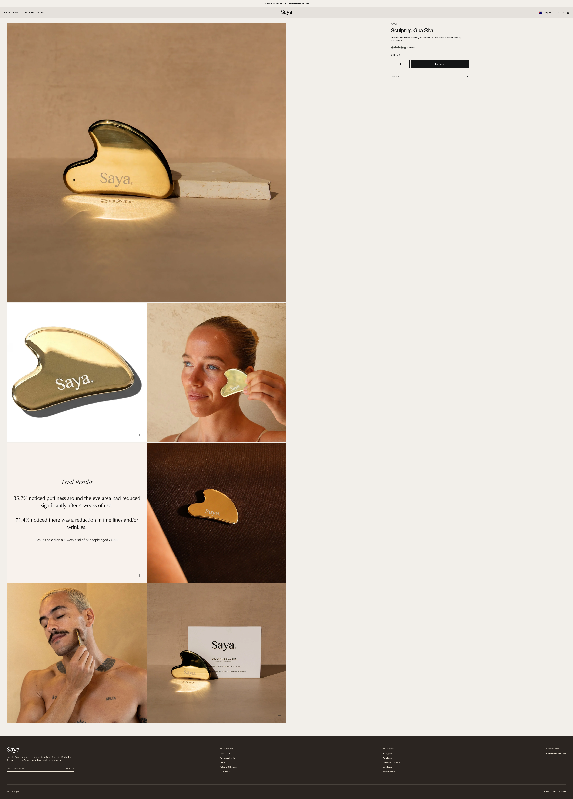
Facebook (387, 758)
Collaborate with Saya (556, 753)
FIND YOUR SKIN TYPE (34, 12)
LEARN (16, 12)
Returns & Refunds (228, 767)
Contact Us (225, 753)
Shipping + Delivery (391, 762)
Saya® (394, 24)
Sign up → (68, 768)
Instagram (387, 753)
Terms (554, 791)
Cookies (562, 791)
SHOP (7, 12)
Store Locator (389, 771)
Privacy (546, 791)
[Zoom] (279, 295)
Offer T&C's (225, 771)
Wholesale (387, 767)
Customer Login (227, 758)
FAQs (222, 762)
